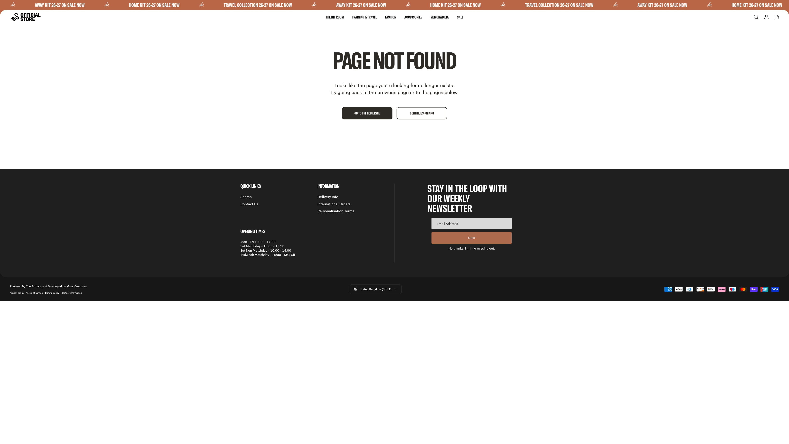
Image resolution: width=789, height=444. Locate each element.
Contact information (71, 292)
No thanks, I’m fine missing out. (472, 248)
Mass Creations (77, 286)
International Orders (334, 203)
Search (246, 196)
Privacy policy (17, 292)
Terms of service (34, 292)
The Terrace (33, 286)
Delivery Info (327, 196)
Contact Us (249, 203)
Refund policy (52, 292)
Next (471, 237)
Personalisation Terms (335, 210)
